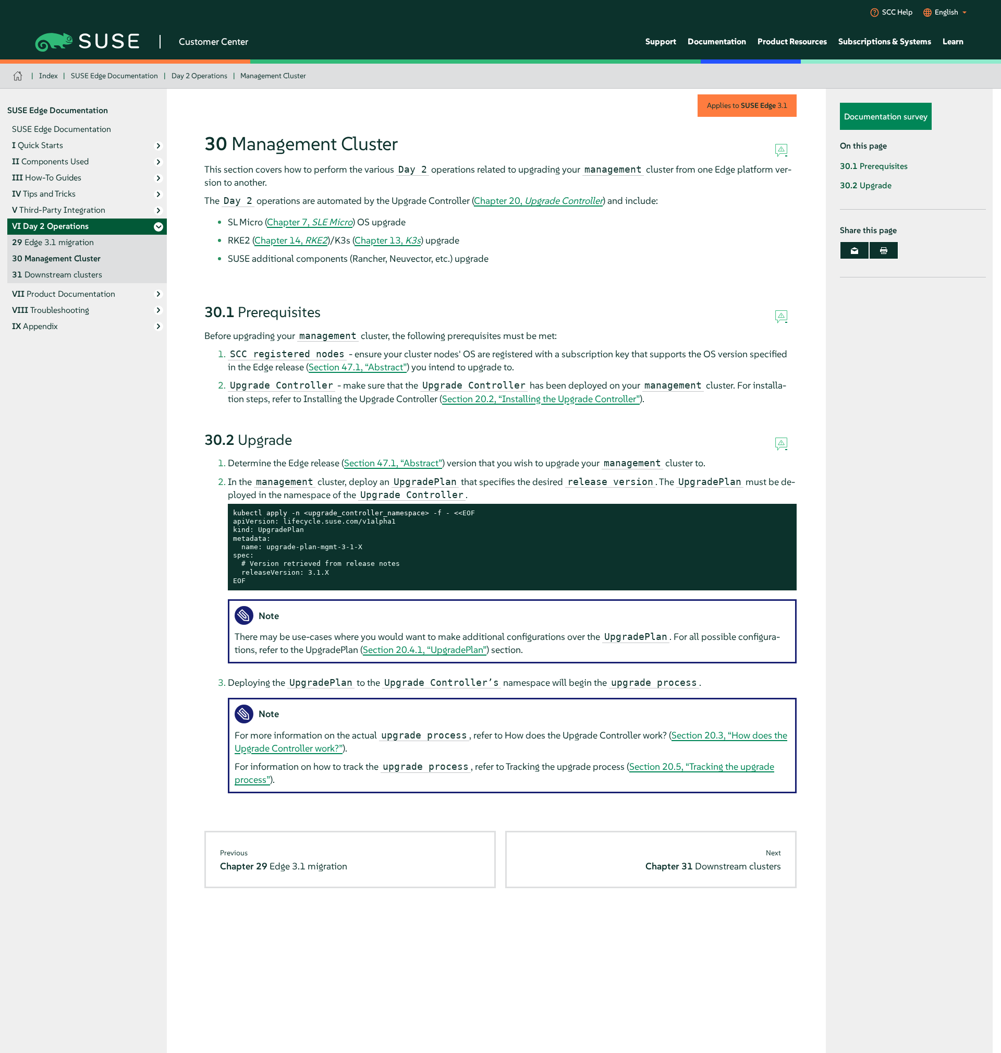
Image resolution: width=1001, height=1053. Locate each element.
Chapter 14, (290, 240)
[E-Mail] (854, 250)
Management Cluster (273, 75)
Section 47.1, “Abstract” (358, 367)
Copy (783, 513)
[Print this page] (884, 250)
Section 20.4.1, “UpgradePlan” (424, 650)
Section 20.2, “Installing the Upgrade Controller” (541, 399)
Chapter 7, (309, 222)
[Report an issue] (781, 151)
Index (48, 75)
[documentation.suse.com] (19, 76)
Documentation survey (885, 116)
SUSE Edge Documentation (114, 75)
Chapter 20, (538, 201)
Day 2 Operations (199, 75)
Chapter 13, (388, 240)
